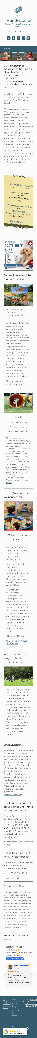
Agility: (13, 192)
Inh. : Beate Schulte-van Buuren (7, 1006)
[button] (15, 1031)
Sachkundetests (18, 211)
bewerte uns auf (14, 959)
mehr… (18, 384)
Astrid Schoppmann (21, 966)
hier (8, 845)
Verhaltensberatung (13, 795)
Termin (29, 912)
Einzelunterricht (24, 765)
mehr (8, 631)
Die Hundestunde (14, 947)
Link (24, 376)
